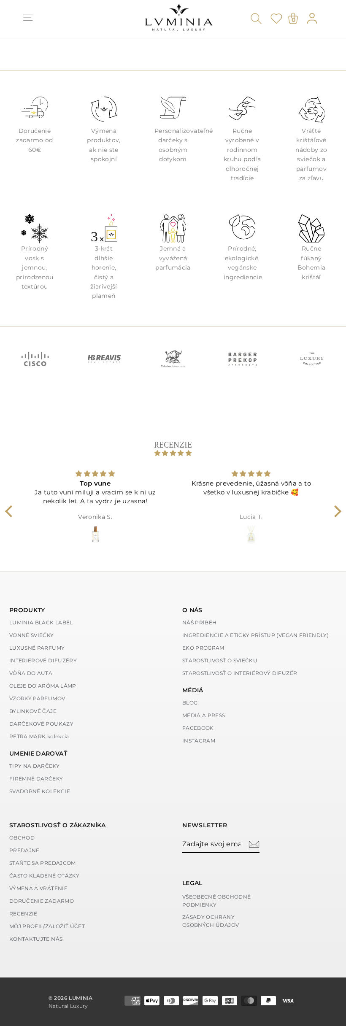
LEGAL (192, 883)
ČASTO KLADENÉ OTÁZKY (44, 875)
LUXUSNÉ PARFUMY (37, 648)
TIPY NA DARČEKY (34, 766)
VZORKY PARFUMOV (37, 698)
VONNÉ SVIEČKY (31, 635)
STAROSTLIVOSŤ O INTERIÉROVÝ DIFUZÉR (239, 673)
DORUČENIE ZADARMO (41, 901)
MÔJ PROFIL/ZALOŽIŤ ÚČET (47, 926)
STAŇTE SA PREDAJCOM (42, 863)
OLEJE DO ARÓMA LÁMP (42, 686)
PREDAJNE (24, 850)
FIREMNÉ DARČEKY (36, 778)
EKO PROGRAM (203, 648)
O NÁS (192, 610)
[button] (10, 511)
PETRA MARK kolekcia (39, 736)
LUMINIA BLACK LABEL (41, 622)
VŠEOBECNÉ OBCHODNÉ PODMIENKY (216, 901)
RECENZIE (23, 913)
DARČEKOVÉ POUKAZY (41, 724)
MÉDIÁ (192, 690)
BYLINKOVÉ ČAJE (33, 711)
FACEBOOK (198, 728)
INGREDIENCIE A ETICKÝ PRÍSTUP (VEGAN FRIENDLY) (255, 635)
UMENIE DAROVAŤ (38, 753)
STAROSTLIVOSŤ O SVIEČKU (219, 660)
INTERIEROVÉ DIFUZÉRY (43, 660)
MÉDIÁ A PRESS (203, 715)
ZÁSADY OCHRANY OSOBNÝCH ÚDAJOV (210, 921)
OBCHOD (22, 837)
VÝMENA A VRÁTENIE (38, 888)
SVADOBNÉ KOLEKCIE (39, 791)
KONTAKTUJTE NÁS (35, 939)
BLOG (189, 702)
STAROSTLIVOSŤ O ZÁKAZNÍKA (57, 825)
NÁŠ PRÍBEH (199, 622)
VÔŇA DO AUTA (30, 673)
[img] (173, 453)
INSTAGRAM (198, 740)
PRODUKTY (27, 610)
